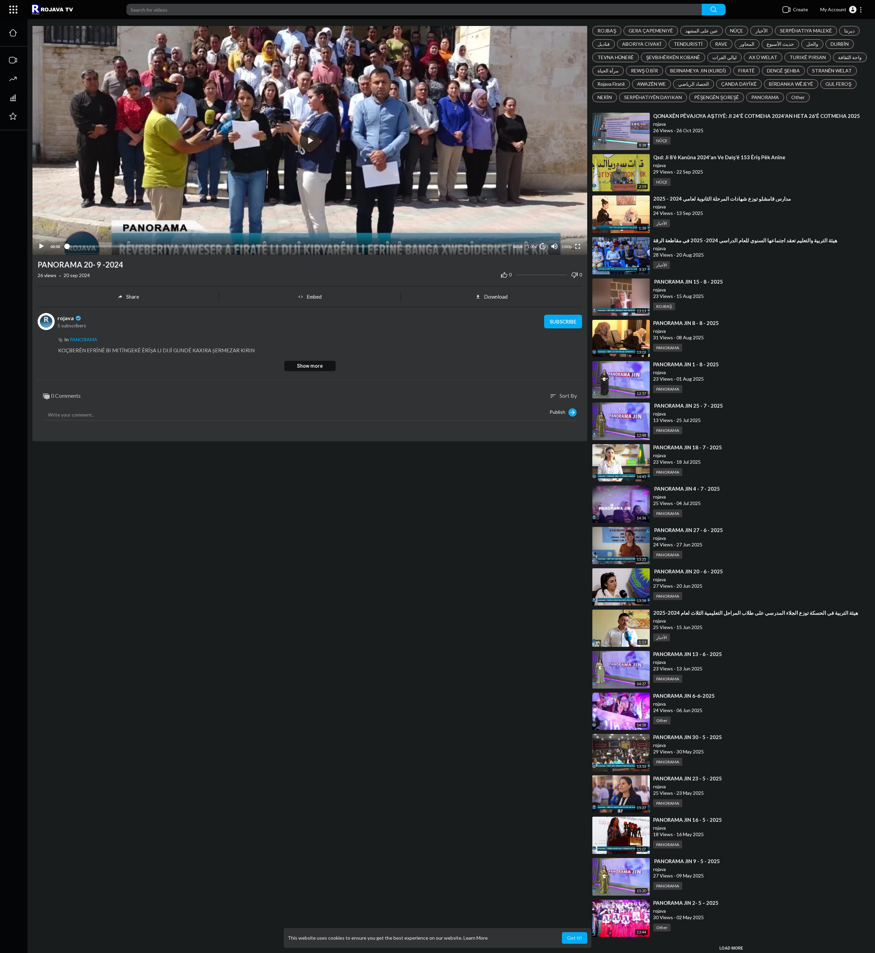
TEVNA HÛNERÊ (615, 57)
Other (798, 97)
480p (565, 230)
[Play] (41, 246)
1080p (567, 247)
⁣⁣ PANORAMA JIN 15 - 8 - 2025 (688, 281)
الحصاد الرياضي (693, 84)
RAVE (721, 44)
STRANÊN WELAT (832, 70)
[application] (309, 140)
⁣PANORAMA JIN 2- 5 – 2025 (685, 903)
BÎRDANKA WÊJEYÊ (791, 84)
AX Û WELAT (763, 57)
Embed (314, 297)
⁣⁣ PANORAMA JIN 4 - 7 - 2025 (686, 489)
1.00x (532, 247)
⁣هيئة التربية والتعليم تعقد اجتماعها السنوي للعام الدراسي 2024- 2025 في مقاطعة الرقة (745, 240)
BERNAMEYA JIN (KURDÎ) (698, 70)
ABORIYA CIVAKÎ (641, 44)
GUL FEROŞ (838, 84)
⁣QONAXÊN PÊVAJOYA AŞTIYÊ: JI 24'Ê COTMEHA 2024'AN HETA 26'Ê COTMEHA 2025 (756, 116)
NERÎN (604, 97)
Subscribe (563, 321)
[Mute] (554, 246)
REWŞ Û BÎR (644, 70)
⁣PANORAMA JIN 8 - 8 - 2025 (686, 323)
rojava (66, 318)
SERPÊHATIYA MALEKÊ (806, 30)
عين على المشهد (701, 30)
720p (565, 219)
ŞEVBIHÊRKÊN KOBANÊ (673, 57)
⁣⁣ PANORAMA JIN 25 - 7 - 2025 (688, 406)
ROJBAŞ (606, 30)
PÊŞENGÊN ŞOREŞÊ (716, 97)
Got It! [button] (574, 938)
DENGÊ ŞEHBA (783, 70)
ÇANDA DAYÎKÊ (739, 84)
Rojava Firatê (611, 84)
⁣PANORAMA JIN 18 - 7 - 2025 (687, 447)
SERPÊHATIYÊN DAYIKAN (653, 97)
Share (132, 297)
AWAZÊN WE (651, 84)
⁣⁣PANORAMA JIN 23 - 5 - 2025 (687, 778)
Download (496, 297)
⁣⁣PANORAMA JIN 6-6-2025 (684, 696)
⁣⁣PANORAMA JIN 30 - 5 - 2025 (687, 737)
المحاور (747, 44)
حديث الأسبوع (780, 44)
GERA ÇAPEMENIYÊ (651, 30)
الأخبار (761, 30)
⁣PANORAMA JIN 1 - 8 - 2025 (686, 364)
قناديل (603, 44)
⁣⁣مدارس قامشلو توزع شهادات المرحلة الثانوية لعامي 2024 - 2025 (722, 198)
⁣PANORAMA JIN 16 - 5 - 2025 (687, 820)
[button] (841, 9)
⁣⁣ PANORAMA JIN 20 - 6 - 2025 (688, 571)
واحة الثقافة (850, 57)
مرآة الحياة (608, 70)
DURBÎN (840, 44)
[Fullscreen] (577, 246)
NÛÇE (736, 30)
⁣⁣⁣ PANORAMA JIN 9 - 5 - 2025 (686, 861)
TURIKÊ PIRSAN (808, 57)
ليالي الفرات (724, 57)
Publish (559, 411)
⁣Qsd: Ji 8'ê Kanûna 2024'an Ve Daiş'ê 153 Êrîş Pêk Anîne (719, 157)
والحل (812, 44)
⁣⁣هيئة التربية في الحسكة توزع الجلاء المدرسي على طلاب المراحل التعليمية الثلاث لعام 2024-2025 (755, 613)
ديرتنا (849, 30)
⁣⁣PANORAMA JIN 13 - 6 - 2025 (687, 654)
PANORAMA (765, 97)
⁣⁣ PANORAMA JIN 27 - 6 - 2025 (688, 530)
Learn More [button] (475, 938)
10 (542, 246)
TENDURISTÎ (688, 44)
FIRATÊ (746, 70)
